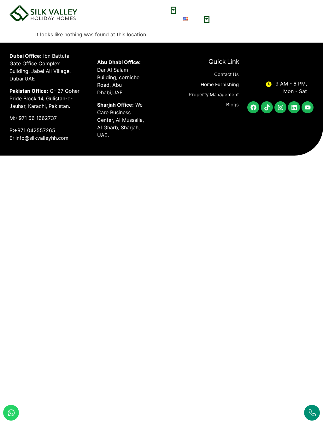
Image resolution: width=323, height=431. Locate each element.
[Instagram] (280, 107)
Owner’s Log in (196, 10)
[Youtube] (308, 107)
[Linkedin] (294, 107)
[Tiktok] (267, 107)
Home (116, 10)
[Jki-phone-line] (312, 413)
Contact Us (166, 19)
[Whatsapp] (11, 413)
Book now (260, 10)
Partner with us (231, 10)
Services (161, 10)
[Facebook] (253, 107)
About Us (137, 10)
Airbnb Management (235, 19)
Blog (265, 19)
